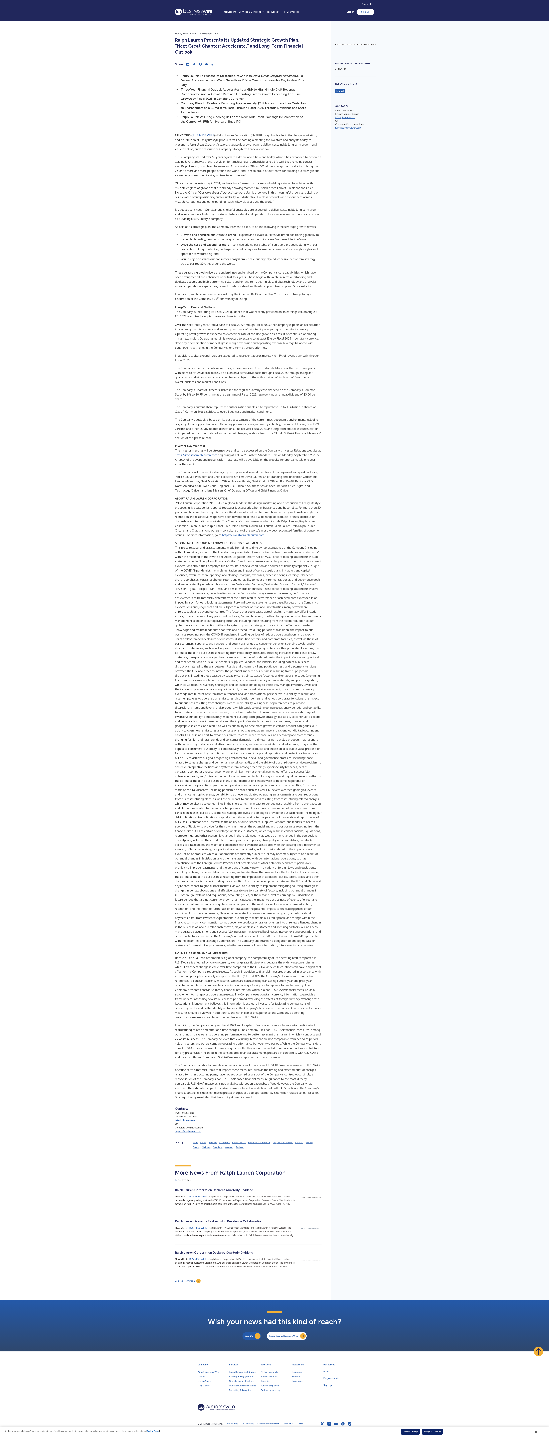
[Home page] (193, 12)
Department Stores (283, 1142)
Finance (213, 1142)
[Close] (536, 1432)
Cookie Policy (153, 1431)
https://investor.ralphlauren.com (196, 455)
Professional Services (259, 1142)
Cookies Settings (410, 1431)
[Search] (357, 4)
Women (229, 1147)
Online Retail (239, 1142)
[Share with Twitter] (194, 64)
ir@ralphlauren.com (185, 1120)
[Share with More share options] (219, 64)
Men (195, 1142)
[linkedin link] (329, 1424)
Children (206, 1147)
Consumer (224, 1142)
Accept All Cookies (432, 1431)
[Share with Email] (206, 64)
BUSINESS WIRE (203, 135)
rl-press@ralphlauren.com (188, 1131)
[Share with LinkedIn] (187, 64)
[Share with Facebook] (200, 64)
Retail (203, 1142)
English (340, 91)
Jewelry (309, 1142)
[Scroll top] (538, 1351)
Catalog (299, 1142)
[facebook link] (343, 1424)
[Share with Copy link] (213, 64)
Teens (196, 1147)
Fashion (240, 1147)
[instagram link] (349, 1424)
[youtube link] (336, 1424)
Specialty (217, 1147)
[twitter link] (322, 1423)
